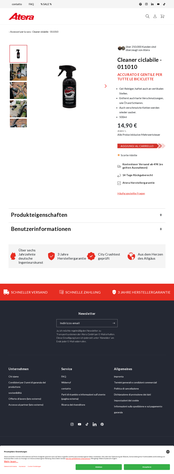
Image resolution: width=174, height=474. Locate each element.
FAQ (31, 4)
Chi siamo (13, 376)
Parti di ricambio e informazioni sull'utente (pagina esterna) (83, 396)
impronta (119, 376)
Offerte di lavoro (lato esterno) (24, 398)
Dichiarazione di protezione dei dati (132, 394)
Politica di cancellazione (126, 388)
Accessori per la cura (20, 31)
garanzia (118, 412)
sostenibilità (15, 392)
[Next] (106, 86)
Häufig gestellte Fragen (131, 193)
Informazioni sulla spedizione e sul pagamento (138, 406)
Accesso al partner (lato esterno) (25, 404)
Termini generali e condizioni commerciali (135, 382)
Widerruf (66, 382)
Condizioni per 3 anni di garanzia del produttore (27, 384)
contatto (17, 4)
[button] (147, 16)
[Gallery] (59, 86)
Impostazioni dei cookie (126, 400)
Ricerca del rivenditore (73, 404)
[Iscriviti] (113, 323)
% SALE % (46, 4)
